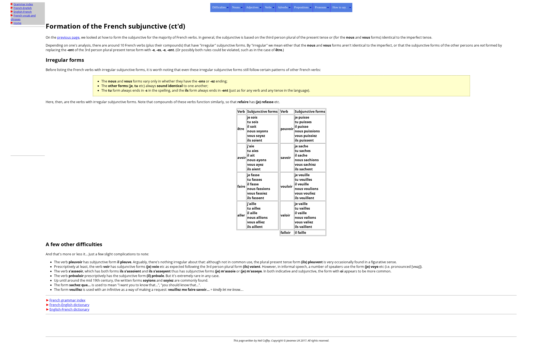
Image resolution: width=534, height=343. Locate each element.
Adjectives (252, 7)
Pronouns (320, 7)
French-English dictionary (69, 304)
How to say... (340, 7)
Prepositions (301, 7)
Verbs (268, 7)
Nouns (236, 7)
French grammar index (67, 300)
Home (17, 23)
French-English (23, 8)
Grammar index (23, 4)
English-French (23, 12)
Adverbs (283, 7)
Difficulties (219, 7)
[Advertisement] (27, 91)
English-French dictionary (69, 309)
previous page (68, 37)
